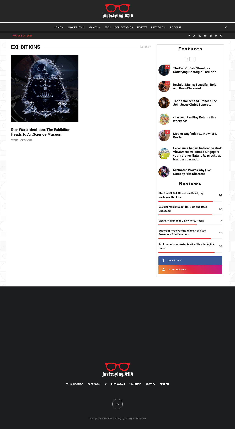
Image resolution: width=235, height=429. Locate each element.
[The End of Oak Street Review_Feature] (164, 70)
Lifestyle (157, 27)
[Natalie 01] (164, 153)
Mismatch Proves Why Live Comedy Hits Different (192, 172)
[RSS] (216, 36)
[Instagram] (199, 36)
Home (57, 27)
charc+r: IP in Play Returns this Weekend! (194, 119)
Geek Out (26, 140)
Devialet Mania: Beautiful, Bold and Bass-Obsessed (195, 86)
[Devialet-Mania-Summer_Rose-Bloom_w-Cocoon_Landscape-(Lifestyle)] (164, 86)
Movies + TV (75, 27)
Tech (107, 27)
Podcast (175, 27)
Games (93, 27)
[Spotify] (210, 36)
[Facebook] (189, 36)
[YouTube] (205, 36)
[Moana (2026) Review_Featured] (164, 135)
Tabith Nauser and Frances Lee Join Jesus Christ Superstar (195, 103)
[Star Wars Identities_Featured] (44, 88)
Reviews (142, 27)
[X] (194, 36)
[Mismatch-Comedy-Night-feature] (164, 171)
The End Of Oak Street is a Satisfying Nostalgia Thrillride (194, 70)
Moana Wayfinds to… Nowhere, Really (195, 135)
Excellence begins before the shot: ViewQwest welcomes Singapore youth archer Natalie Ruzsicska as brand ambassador (197, 153)
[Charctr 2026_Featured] (164, 119)
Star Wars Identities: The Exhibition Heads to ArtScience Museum (40, 132)
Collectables (124, 27)
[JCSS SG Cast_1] (164, 102)
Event (15, 140)
